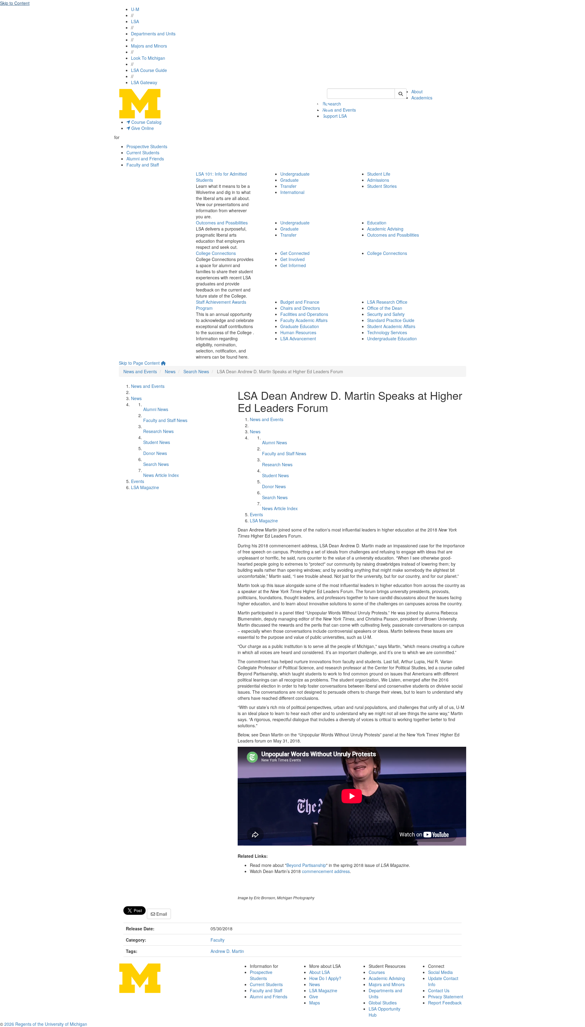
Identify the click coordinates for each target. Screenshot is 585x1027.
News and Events (339, 110)
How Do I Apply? (325, 978)
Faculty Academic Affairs (304, 320)
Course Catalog (145, 122)
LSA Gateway (144, 82)
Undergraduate (295, 174)
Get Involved (292, 259)
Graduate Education (299, 326)
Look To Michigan (148, 58)
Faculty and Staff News (165, 420)
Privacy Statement (445, 996)
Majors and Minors (149, 46)
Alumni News (155, 409)
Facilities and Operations (304, 314)
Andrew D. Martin (227, 951)
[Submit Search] (401, 93)
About (417, 91)
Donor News (155, 453)
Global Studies (383, 1003)
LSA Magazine (145, 487)
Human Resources (298, 332)
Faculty (218, 940)
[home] (163, 363)
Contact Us (438, 990)
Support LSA (334, 116)
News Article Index (161, 475)
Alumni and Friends (145, 159)
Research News (158, 431)
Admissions (378, 180)
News (170, 371)
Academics (421, 98)
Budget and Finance (299, 302)
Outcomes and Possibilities (222, 223)
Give (313, 996)
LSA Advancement (298, 338)
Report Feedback (445, 1003)
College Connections (216, 253)
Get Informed (293, 265)
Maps (314, 1003)
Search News (196, 371)
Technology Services (387, 332)
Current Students (142, 152)
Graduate (289, 180)
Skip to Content (15, 3)
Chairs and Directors (300, 308)
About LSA (319, 972)
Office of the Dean (384, 308)
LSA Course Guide (149, 70)
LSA (135, 21)
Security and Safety (386, 314)
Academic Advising (385, 229)
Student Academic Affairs (391, 326)
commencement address (326, 871)
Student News (156, 442)
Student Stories (382, 186)
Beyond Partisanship (306, 865)
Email (161, 914)
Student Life (378, 174)
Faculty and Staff (142, 165)
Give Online (142, 128)
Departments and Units (153, 33)
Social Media (440, 972)
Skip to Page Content (139, 363)
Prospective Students (146, 146)
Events (137, 481)
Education (376, 223)
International (292, 192)
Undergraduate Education (392, 338)
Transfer (288, 186)
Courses (377, 972)
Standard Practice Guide (390, 320)
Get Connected (295, 253)
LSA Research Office (387, 302)
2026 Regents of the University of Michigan (45, 1024)
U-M (135, 9)
